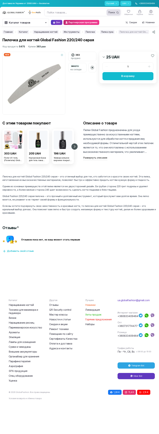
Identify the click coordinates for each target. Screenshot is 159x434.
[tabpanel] (79, 246)
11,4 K (131, 392)
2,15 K (145, 392)
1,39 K (117, 392)
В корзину (128, 76)
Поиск (111, 12)
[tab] (10, 227)
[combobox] (82, 12)
